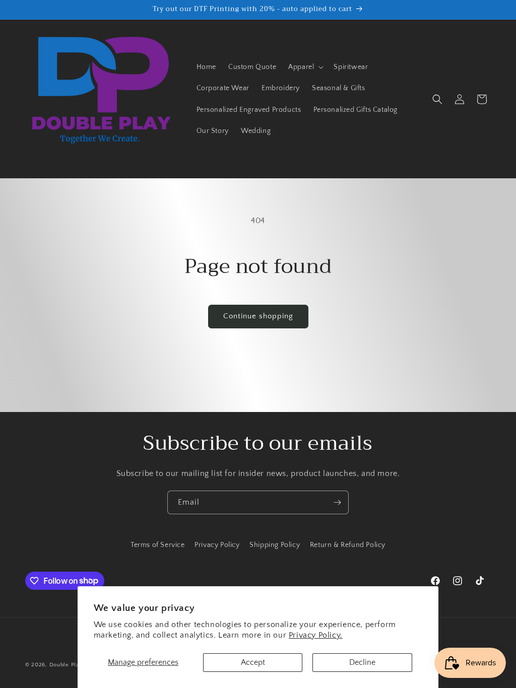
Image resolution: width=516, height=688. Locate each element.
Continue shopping (258, 316)
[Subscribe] (337, 502)
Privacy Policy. (316, 635)
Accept (253, 662)
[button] (305, 67)
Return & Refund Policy (347, 545)
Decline (362, 662)
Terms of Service (158, 545)
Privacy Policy (217, 545)
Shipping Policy (274, 545)
